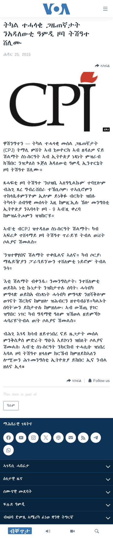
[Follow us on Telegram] (96, 437)
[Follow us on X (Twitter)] (46, 437)
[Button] (102, 65)
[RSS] (83, 437)
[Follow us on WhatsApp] (8, 450)
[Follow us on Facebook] (8, 437)
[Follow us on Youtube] (21, 437)
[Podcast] (58, 437)
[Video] (72, 531)
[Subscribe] (71, 437)
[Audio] (48, 531)
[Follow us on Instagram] (33, 437)
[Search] (97, 531)
